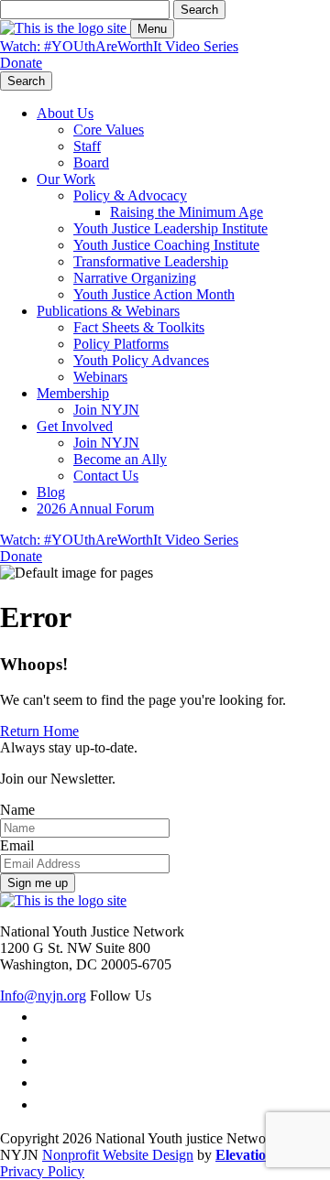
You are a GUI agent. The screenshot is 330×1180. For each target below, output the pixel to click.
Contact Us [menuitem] (105, 475)
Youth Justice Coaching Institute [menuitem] (166, 245)
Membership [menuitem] (73, 393)
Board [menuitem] (91, 162)
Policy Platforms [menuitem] (121, 344)
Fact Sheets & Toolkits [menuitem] (138, 327)
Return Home (39, 731)
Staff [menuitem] (87, 146)
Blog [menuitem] (51, 492)
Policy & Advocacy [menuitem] (130, 195)
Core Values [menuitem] (108, 129)
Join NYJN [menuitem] (106, 409)
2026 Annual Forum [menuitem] (95, 508)
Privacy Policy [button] (42, 1171)
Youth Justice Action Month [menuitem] (154, 294)
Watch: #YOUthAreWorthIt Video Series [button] (119, 46)
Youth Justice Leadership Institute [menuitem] (170, 228)
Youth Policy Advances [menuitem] (141, 360)
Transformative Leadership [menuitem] (150, 261)
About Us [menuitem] (65, 113)
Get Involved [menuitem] (75, 426)
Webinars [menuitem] (100, 376)
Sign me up (37, 883)
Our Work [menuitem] (66, 179)
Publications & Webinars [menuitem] (108, 311)
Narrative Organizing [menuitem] (134, 278)
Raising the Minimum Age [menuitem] (186, 212)
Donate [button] (21, 62)
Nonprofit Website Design (117, 1155)
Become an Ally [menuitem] (120, 459)
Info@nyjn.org (43, 995)
